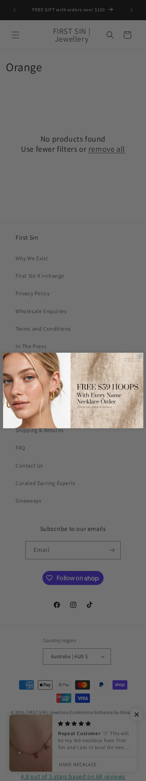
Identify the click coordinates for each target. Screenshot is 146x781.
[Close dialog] (139, 356)
